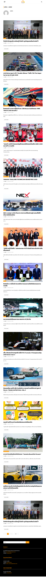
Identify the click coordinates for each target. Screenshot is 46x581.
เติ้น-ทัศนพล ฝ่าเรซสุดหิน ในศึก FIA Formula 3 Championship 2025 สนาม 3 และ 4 (22, 354)
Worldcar (6, 483)
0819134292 (9, 553)
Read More (6, 48)
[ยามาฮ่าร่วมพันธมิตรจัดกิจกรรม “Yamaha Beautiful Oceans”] (23, 442)
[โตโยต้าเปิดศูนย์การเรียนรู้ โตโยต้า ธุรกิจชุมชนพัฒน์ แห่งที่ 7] (23, 29)
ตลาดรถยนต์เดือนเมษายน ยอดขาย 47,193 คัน (17, 319)
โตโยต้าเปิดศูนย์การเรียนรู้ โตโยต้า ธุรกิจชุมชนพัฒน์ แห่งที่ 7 (21, 41)
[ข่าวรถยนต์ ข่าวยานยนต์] (23, 2)
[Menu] (4, 2)
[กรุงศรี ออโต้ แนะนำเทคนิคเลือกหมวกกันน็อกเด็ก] (23, 410)
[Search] (41, 2)
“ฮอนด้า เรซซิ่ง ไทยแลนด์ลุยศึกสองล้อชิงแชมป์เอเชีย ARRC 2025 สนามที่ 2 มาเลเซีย (23, 145)
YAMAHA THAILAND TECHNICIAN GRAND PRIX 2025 (20, 179)
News (5, 38)
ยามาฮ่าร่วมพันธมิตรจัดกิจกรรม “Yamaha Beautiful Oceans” (22, 454)
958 (15, 533)
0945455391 (9, 572)
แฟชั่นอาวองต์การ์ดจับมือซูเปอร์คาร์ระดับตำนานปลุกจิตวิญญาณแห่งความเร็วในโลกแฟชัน (22, 487)
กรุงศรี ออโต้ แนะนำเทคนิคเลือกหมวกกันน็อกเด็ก (17, 422)
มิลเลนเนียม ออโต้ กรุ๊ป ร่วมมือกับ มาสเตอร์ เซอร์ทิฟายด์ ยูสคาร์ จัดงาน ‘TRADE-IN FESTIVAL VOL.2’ (22, 389)
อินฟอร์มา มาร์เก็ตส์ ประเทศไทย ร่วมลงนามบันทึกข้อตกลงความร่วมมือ (22, 285)
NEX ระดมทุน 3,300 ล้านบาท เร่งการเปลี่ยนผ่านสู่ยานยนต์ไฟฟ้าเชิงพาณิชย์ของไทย (22, 214)
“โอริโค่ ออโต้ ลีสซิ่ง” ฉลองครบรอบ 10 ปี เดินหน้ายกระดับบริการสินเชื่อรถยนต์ (23, 249)
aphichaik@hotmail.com (10, 552)
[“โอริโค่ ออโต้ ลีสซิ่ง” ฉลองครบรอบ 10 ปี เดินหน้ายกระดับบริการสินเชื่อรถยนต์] (23, 237)
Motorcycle (6, 105)
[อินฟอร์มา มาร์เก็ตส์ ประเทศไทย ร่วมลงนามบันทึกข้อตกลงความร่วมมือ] (23, 272)
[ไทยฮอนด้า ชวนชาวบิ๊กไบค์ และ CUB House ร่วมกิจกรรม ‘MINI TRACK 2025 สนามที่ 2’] (23, 97)
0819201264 (9, 562)
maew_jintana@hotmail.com (11, 563)
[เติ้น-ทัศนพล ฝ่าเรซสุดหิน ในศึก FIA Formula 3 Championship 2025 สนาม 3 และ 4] (23, 341)
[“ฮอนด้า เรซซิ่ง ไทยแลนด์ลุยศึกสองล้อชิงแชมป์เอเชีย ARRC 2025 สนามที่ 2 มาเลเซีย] (23, 132)
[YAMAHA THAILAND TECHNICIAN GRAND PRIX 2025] (23, 168)
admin (11, 10)
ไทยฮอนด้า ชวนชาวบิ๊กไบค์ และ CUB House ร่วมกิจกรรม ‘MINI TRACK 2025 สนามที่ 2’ (21, 109)
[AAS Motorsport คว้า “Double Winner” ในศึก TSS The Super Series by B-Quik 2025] (23, 61)
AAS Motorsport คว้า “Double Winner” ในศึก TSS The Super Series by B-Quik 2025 (22, 74)
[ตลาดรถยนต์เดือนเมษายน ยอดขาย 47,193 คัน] (23, 307)
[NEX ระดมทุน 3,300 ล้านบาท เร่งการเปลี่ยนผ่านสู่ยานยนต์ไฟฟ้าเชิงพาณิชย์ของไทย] (23, 201)
